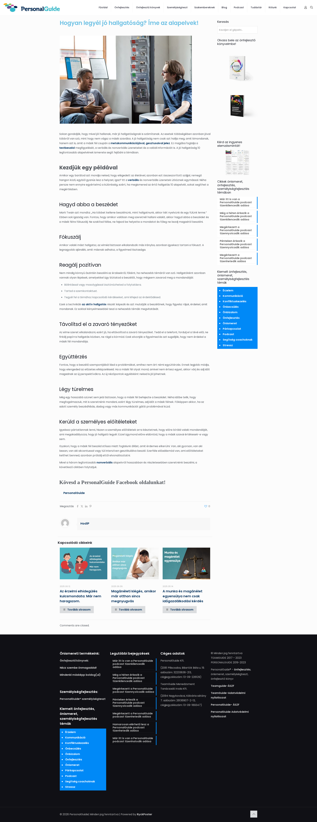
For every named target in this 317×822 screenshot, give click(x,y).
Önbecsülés (231, 307)
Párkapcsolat (232, 329)
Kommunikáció (233, 296)
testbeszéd (67, 148)
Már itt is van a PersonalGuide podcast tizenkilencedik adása (236, 202)
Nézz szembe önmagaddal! (78, 668)
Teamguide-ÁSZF (222, 686)
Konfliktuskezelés (234, 301)
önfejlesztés (242, 669)
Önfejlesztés (231, 318)
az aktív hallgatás (94, 304)
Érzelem (228, 290)
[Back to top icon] (253, 814)
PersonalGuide (74, 493)
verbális (133, 180)
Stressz (228, 345)
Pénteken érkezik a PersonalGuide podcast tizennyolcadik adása (236, 244)
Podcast (228, 334)
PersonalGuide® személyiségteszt (83, 699)
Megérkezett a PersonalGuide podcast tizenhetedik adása (236, 258)
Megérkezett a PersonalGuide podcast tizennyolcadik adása (236, 230)
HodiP (84, 523)
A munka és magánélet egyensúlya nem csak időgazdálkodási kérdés (183, 596)
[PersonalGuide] (31, 7)
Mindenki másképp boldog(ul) (80, 675)
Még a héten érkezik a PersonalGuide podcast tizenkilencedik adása (236, 216)
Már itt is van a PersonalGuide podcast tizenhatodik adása (133, 740)
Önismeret (230, 323)
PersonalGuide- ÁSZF (225, 705)
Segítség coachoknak (237, 340)
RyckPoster (144, 814)
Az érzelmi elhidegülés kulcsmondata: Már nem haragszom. (80, 596)
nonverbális (105, 462)
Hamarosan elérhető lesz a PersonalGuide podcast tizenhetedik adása (131, 728)
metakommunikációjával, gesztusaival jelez (140, 143)
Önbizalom (230, 312)
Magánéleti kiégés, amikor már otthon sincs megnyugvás (133, 596)
